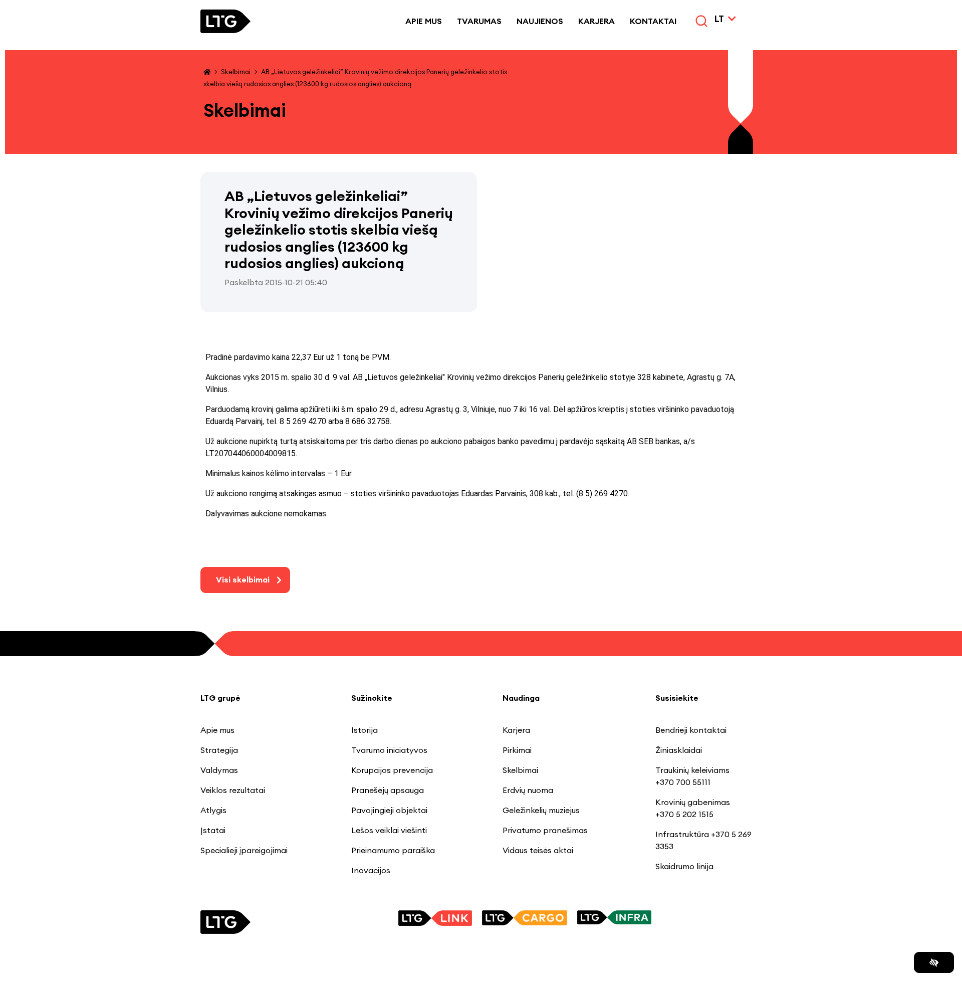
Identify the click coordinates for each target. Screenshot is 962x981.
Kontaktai (653, 21)
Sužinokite (371, 698)
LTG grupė (220, 698)
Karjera (596, 21)
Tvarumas (479, 21)
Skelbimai (236, 72)
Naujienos (540, 21)
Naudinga (521, 698)
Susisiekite (676, 698)
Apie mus (423, 21)
